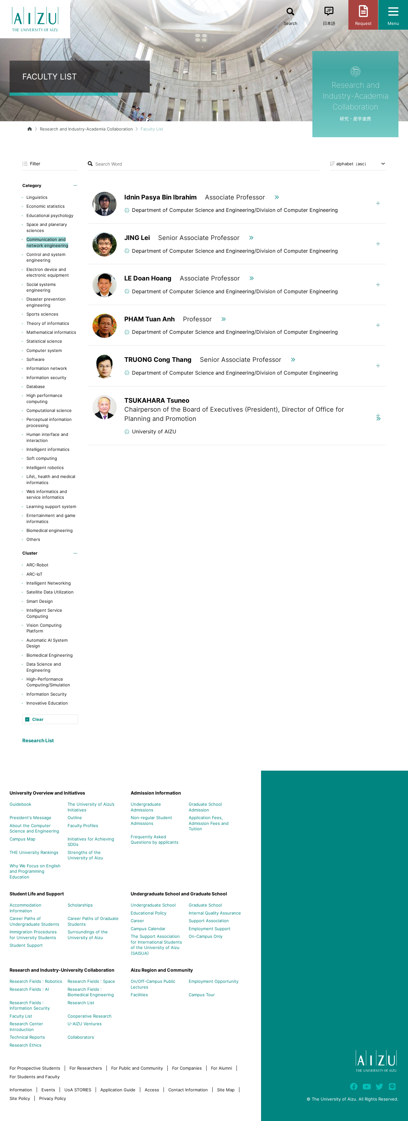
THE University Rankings (34, 852)
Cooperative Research (90, 1016)
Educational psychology (49, 215)
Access (152, 1089)
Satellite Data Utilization (50, 591)
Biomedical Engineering (49, 655)
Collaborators (81, 1037)
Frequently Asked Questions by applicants (154, 839)
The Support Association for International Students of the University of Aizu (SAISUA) (156, 945)
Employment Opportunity (213, 981)
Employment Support (209, 928)
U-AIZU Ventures (85, 1023)
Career (137, 920)
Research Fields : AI (29, 989)
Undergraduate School (153, 905)
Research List (38, 740)
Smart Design (39, 601)
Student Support (26, 945)
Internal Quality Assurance (215, 912)
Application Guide (117, 1089)
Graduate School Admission (205, 807)
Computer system (44, 350)
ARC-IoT (34, 574)
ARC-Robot (37, 564)
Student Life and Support (37, 893)
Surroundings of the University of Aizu (88, 934)
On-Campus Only (205, 936)
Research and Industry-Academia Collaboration (86, 128)
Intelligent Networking (48, 583)
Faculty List (21, 1016)
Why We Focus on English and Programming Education (35, 871)
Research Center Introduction (26, 1026)
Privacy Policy (52, 1098)
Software (35, 359)
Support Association (209, 920)
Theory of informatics (47, 323)
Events (48, 1089)
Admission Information (156, 793)
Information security (46, 377)
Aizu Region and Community (162, 970)
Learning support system (51, 506)
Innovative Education (47, 703)
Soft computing (41, 458)
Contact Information (188, 1089)
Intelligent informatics (47, 449)
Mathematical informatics (51, 332)
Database (35, 386)
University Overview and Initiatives (47, 793)
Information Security (46, 694)
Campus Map (22, 838)
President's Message (30, 817)
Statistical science (44, 341)
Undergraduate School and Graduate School (179, 893)
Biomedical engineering (49, 530)
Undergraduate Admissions (146, 807)
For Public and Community (137, 1068)
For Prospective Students (35, 1068)
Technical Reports (27, 1037)
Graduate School (205, 905)
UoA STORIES (77, 1089)
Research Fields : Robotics (36, 981)
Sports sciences (42, 314)
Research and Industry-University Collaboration (62, 970)
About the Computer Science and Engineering (34, 828)
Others (33, 539)
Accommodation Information (25, 907)
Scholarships (80, 905)
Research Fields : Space (91, 981)
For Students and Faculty (35, 1076)
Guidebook (20, 804)
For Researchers (85, 1068)
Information (21, 1089)
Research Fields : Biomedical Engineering (91, 992)
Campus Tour (202, 994)
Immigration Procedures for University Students (33, 934)
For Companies (187, 1068)
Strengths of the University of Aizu (85, 855)
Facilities (139, 994)
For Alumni (221, 1068)
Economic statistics (45, 206)
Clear (37, 719)
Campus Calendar (148, 928)
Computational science (49, 410)
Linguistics (36, 197)
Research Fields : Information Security (30, 1005)
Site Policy (20, 1098)
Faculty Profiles (83, 825)
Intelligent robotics (45, 467)
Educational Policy (148, 912)
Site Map (226, 1089)
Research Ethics (25, 1045)
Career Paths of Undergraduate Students (34, 921)
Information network (46, 368)
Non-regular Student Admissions (151, 820)
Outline (75, 817)
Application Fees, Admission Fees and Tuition (209, 823)
